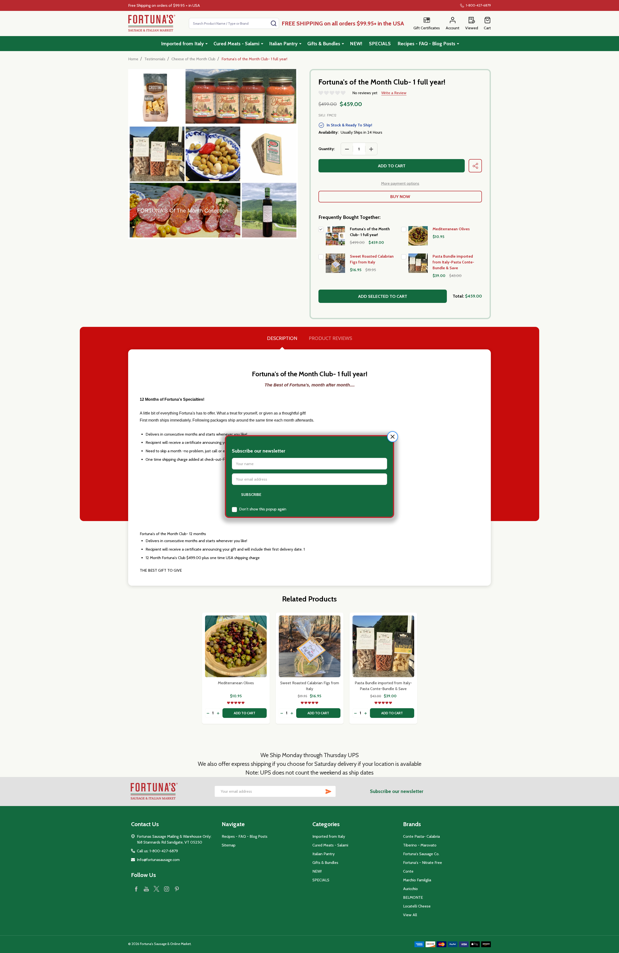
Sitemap (229, 845)
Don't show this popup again (262, 509)
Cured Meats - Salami (236, 43)
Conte (408, 871)
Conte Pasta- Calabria (421, 836)
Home (133, 59)
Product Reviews (330, 338)
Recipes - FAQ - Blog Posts (426, 43)
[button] (392, 436)
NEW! (356, 43)
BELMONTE (413, 897)
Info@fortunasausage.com (158, 859)
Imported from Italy (182, 43)
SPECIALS (380, 43)
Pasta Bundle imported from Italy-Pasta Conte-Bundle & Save (453, 262)
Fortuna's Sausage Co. (421, 854)
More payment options (400, 183)
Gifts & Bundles (323, 43)
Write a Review (393, 93)
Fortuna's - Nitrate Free (422, 862)
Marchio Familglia (417, 880)
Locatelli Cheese (417, 906)
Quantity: (326, 148)
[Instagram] (167, 888)
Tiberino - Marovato (419, 845)
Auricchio (410, 888)
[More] (206, 43)
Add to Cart (391, 166)
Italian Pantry (283, 43)
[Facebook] (136, 888)
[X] (156, 888)
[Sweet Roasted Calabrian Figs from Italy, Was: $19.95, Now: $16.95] (309, 646)
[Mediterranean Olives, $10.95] (236, 646)
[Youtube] (146, 888)
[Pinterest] (177, 888)
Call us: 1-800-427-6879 (157, 851)
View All (410, 915)
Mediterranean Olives (451, 229)
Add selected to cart (382, 296)
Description (282, 338)
